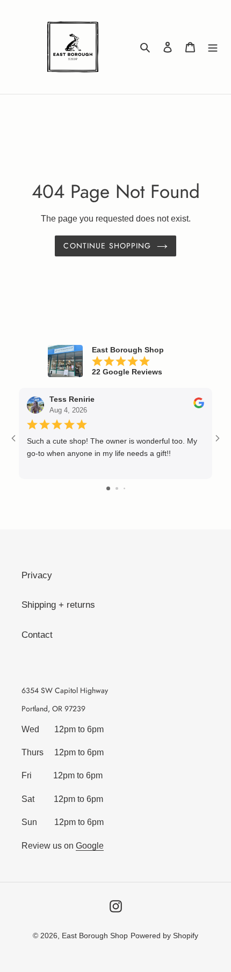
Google (90, 845)
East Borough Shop (95, 935)
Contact (37, 635)
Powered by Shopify (164, 935)
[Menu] (212, 47)
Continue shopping (107, 245)
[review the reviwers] (198, 406)
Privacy (36, 575)
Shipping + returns (58, 605)
